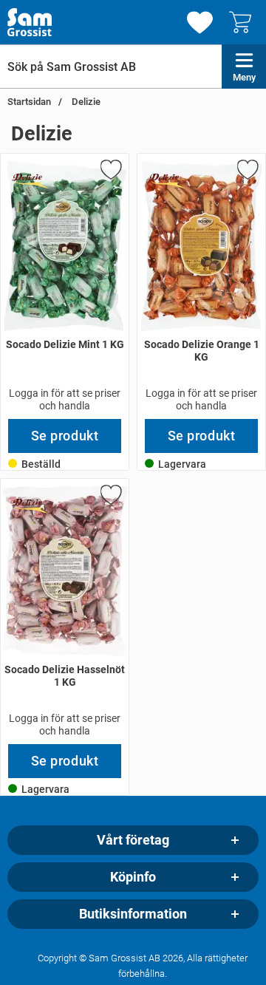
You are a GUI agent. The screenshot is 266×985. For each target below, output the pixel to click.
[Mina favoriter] (200, 22)
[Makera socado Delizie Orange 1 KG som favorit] (247, 172)
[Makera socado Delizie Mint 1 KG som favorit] (110, 172)
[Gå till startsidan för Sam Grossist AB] (29, 22)
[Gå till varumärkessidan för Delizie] (30, 179)
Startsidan (29, 101)
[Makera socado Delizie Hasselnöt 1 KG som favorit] (110, 497)
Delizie (84, 101)
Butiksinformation (133, 914)
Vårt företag (133, 840)
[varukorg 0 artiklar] (244, 22)
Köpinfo (133, 877)
